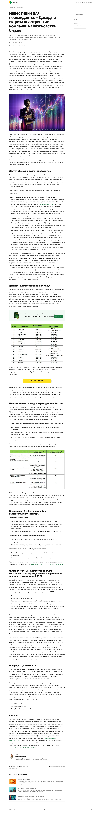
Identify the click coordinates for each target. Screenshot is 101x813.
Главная (11, 7)
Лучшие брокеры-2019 (45, 204)
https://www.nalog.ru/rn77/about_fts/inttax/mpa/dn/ (46, 564)
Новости (82, 2)
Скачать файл (58, 316)
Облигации (89, 2)
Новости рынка (77, 25)
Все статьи (76, 23)
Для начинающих (23, 45)
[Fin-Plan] (13, 2)
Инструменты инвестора (80, 27)
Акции (10, 45)
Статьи (77, 2)
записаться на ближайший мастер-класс (22, 747)
